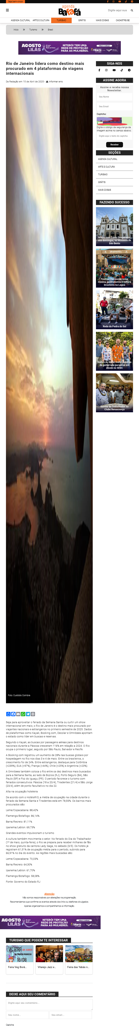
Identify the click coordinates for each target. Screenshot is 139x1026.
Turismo (33, 29)
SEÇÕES (114, 153)
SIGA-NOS (114, 63)
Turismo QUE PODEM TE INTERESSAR (38, 940)
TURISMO (61, 20)
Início (16, 29)
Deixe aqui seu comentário (32, 994)
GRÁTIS (82, 20)
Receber (114, 144)
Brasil (50, 29)
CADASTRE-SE (123, 20)
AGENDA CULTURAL (20, 20)
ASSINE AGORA (114, 80)
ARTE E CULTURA (41, 20)
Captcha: (101, 114)
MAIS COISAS (102, 20)
